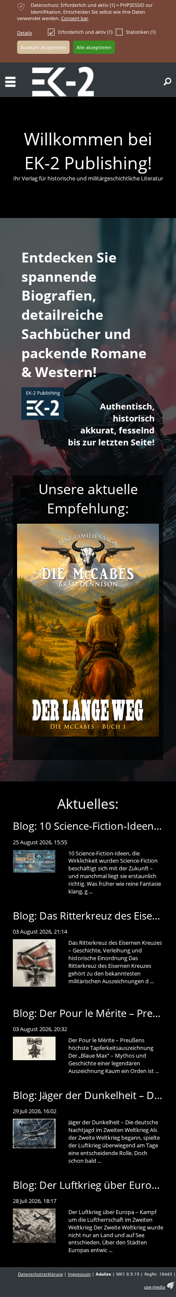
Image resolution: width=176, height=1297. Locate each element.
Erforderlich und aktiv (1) (85, 32)
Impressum (79, 1274)
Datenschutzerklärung (40, 1274)
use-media (154, 1287)
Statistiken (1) (140, 32)
